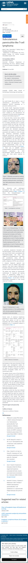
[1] (19, 115)
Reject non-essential (14, 555)
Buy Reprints (7, 36)
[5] (3, 413)
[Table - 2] (12, 324)
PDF (22, 36)
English (5, 24)
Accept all (14, 559)
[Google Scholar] (11, 436)
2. (4, 439)
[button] (25, 3)
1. (4, 418)
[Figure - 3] (11, 277)
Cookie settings (14, 552)
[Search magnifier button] (26, 9)
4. (4, 465)
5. (4, 480)
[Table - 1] (16, 191)
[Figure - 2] (21, 191)
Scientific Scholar (9, 538)
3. (4, 451)
